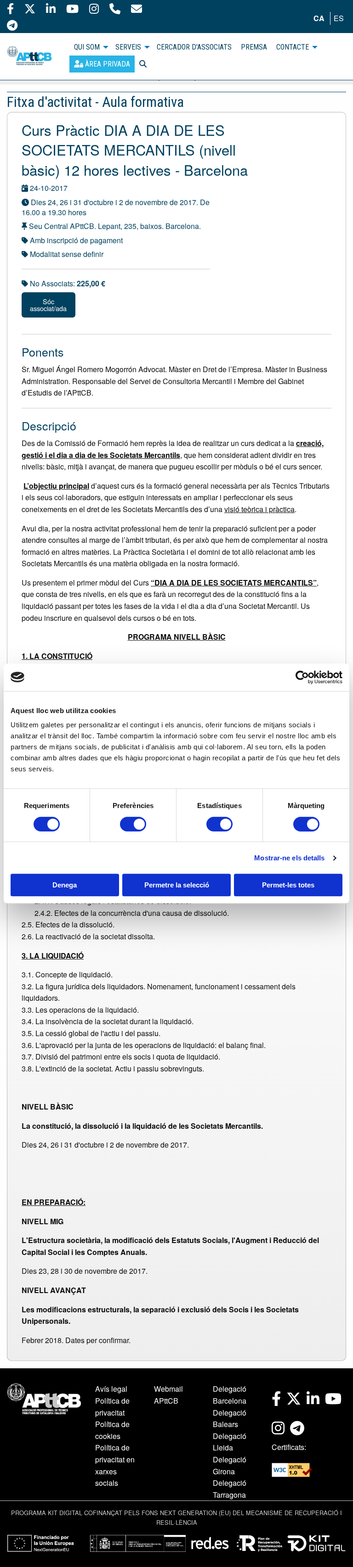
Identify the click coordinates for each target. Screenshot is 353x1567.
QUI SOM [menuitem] (87, 47)
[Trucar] (114, 8)
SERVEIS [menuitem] (128, 47)
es (339, 18)
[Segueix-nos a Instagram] (94, 8)
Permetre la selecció (176, 885)
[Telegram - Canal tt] (12, 25)
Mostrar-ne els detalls (289, 858)
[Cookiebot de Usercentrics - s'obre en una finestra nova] (302, 677)
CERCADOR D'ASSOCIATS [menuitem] (194, 47)
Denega (64, 885)
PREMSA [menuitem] (254, 47)
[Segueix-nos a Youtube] (72, 8)
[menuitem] (102, 64)
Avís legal (111, 1388)
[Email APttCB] (136, 8)
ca (319, 18)
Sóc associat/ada (48, 304)
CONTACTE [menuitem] (292, 47)
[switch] (133, 824)
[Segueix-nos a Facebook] (10, 8)
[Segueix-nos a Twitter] (29, 8)
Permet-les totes (288, 885)
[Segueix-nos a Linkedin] (51, 8)
